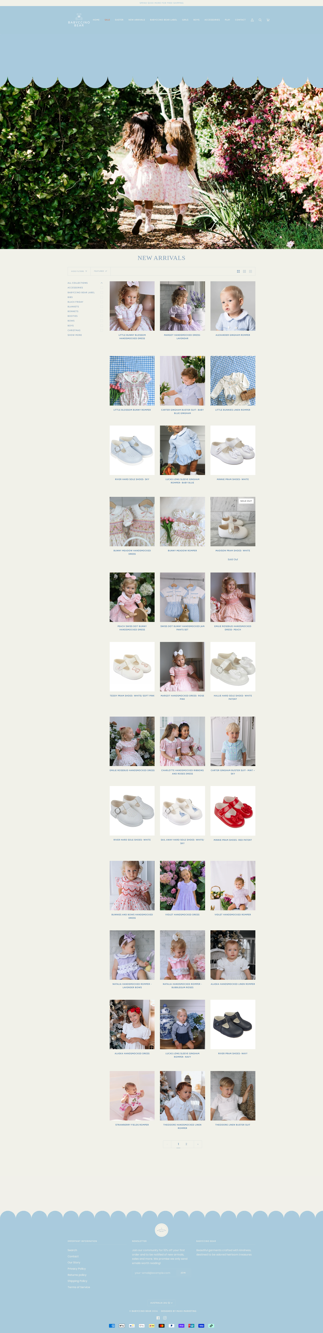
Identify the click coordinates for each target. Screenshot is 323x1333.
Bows (71, 320)
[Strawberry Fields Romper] (132, 1095)
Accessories (75, 287)
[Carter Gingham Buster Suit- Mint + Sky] (232, 741)
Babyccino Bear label (81, 292)
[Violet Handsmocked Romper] (232, 885)
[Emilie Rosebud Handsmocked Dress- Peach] (232, 597)
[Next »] (198, 1144)
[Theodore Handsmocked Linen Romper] (182, 1095)
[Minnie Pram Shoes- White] (232, 450)
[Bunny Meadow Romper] (182, 521)
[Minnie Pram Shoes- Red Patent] (232, 810)
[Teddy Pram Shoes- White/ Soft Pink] (132, 666)
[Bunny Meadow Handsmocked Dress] (132, 521)
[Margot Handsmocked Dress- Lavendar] (182, 306)
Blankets (73, 306)
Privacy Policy (77, 1269)
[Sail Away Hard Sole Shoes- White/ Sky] (182, 810)
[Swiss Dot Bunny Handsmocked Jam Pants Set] (182, 597)
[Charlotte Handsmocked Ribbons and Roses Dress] (182, 741)
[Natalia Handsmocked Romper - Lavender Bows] (132, 955)
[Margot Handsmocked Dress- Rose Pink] (182, 666)
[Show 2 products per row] (238, 271)
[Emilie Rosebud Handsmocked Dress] (132, 741)
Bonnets (73, 311)
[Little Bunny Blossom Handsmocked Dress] (132, 306)
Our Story (74, 1262)
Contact (73, 1256)
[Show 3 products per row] (244, 271)
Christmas (74, 330)
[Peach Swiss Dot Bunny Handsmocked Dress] (132, 597)
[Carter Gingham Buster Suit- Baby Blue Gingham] (182, 380)
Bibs (70, 297)
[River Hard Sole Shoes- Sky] (132, 450)
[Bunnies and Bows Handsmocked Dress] (132, 885)
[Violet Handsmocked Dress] (182, 885)
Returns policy (77, 1275)
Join (183, 1272)
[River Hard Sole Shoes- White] (132, 810)
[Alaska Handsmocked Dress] (132, 1024)
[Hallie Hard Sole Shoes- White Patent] (232, 666)
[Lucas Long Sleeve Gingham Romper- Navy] (182, 1024)
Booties (73, 316)
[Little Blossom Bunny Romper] (132, 380)
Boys (71, 325)
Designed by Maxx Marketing (178, 1311)
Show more (75, 335)
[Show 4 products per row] (251, 271)
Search (72, 1250)
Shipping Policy (77, 1281)
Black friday (75, 302)
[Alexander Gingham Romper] (232, 306)
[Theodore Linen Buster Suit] (232, 1095)
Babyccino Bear (141, 1311)
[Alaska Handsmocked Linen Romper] (232, 955)
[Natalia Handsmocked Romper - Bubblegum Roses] (182, 955)
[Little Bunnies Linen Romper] (232, 380)
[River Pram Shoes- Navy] (232, 1024)
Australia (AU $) (160, 1303)
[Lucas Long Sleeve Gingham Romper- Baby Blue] (182, 450)
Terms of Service (79, 1287)
